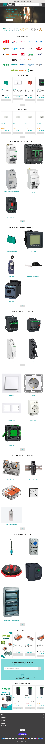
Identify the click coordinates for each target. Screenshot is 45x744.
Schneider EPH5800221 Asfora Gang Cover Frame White (18, 91)
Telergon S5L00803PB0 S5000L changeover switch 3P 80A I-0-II (5, 126)
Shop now (9, 20)
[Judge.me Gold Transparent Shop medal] (22, 29)
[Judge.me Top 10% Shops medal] (40, 29)
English (22, 730)
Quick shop (6, 97)
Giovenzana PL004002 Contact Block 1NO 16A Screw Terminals (5, 91)
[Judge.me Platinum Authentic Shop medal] (17, 29)
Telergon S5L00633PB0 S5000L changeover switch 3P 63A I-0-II (29, 126)
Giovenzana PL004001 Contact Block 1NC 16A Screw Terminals (29, 91)
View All (22, 105)
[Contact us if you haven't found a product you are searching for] (22, 676)
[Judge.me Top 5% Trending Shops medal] (36, 29)
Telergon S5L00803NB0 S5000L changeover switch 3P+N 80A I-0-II (17, 126)
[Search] (40, 4)
